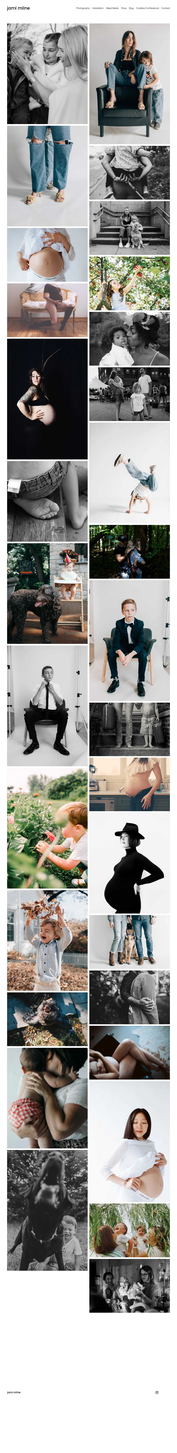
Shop (123, 8)
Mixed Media (112, 8)
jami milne (18, 8)
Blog (131, 8)
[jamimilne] (156, 1392)
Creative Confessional (147, 8)
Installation (98, 8)
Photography (83, 8)
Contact (165, 8)
